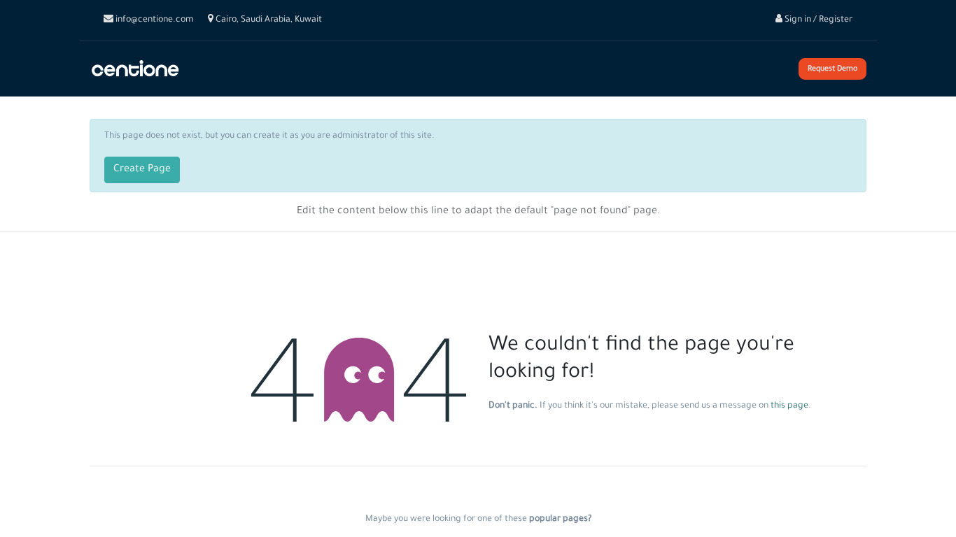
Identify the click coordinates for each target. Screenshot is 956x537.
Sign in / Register (817, 20)
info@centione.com (153, 20)
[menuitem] (220, 69)
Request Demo (832, 69)
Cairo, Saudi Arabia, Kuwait (267, 20)
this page (789, 406)
